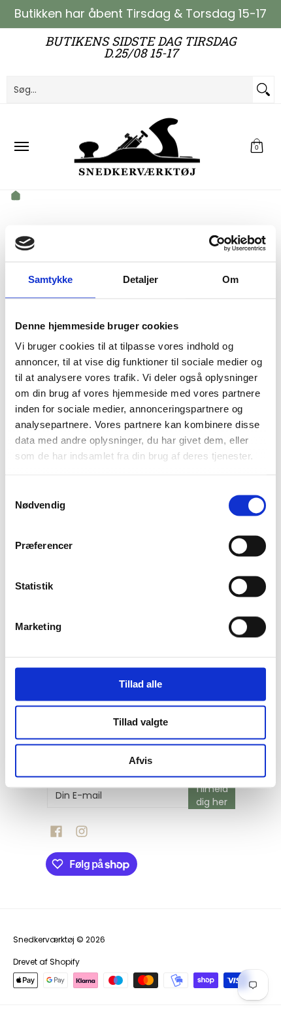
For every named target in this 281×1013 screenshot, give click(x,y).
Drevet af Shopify (46, 961)
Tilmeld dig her (211, 795)
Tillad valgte (140, 722)
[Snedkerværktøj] (137, 146)
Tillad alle (140, 683)
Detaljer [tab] (141, 279)
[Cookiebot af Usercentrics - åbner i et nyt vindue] (209, 243)
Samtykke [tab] (50, 279)
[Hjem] (15, 197)
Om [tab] (230, 279)
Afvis (140, 760)
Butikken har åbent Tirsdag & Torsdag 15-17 (140, 13)
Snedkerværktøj (43, 939)
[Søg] (263, 89)
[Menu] (21, 147)
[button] (257, 147)
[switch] (247, 545)
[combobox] (130, 89)
